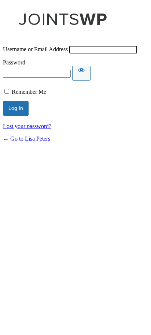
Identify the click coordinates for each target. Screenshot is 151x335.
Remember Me (29, 92)
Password (14, 62)
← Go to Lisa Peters (26, 138)
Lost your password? (27, 126)
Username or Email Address (35, 49)
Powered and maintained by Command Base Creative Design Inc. (62, 23)
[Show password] (81, 73)
